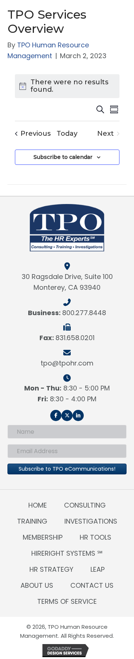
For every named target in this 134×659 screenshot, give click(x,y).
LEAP (97, 569)
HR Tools (95, 537)
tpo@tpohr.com (67, 363)
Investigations (90, 521)
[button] (55, 415)
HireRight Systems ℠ (67, 553)
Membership (43, 537)
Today (67, 134)
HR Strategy (51, 569)
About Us (36, 585)
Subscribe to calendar (63, 157)
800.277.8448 (84, 312)
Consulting (85, 505)
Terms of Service (67, 601)
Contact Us (92, 585)
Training (32, 521)
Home (37, 505)
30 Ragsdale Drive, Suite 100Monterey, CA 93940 (67, 282)
